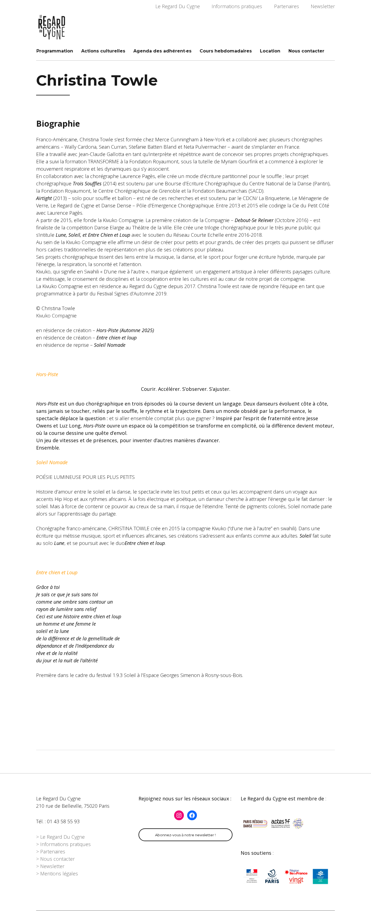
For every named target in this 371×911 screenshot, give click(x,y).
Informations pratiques (237, 6)
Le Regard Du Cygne (177, 6)
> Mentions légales (57, 873)
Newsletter (323, 6)
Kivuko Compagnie (56, 315)
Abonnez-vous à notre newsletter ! (185, 835)
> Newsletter (50, 866)
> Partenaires (50, 851)
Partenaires (286, 6)
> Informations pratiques (63, 844)
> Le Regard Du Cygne (60, 837)
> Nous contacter (55, 859)
